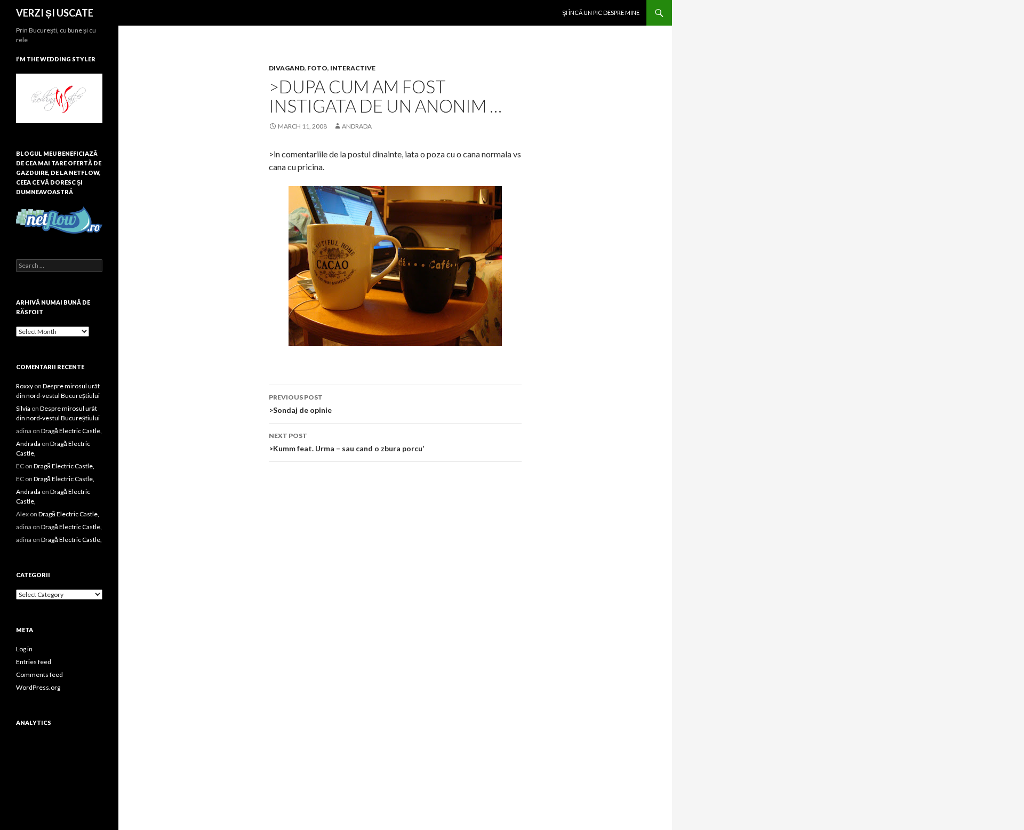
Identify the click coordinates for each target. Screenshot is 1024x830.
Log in (24, 649)
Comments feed (39, 675)
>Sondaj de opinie (300, 403)
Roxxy (24, 386)
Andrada (357, 126)
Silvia (23, 408)
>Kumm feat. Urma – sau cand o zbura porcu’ (346, 442)
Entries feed (33, 662)
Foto (317, 68)
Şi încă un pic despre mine (600, 12)
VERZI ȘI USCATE (54, 13)
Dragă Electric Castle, (71, 431)
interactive (352, 68)
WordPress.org (38, 687)
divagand (287, 68)
